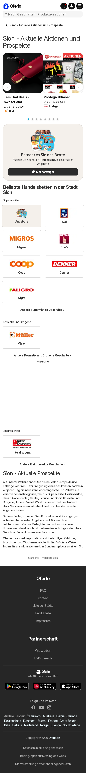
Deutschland (12, 721)
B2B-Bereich (43, 658)
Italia (7, 725)
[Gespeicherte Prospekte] (63, 6)
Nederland (31, 725)
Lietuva (17, 725)
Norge (44, 725)
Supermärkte (56, 494)
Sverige (55, 725)
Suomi (41, 721)
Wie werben (43, 651)
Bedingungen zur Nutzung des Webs (43, 756)
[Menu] (79, 6)
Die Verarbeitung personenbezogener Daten (43, 764)
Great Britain (68, 721)
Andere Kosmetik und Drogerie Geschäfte (41, 355)
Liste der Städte (43, 606)
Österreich (34, 716)
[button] (71, 6)
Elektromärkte (73, 494)
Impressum (43, 621)
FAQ (43, 590)
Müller (35, 524)
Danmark (29, 721)
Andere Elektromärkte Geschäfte (41, 464)
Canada (71, 716)
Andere (20, 502)
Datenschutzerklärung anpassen (43, 747)
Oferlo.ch (54, 737)
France (53, 721)
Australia (48, 716)
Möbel (30, 502)
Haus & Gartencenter (15, 498)
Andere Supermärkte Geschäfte (41, 309)
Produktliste (43, 613)
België (60, 716)
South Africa (71, 725)
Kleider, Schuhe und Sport (46, 498)
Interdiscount (48, 524)
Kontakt (43, 598)
